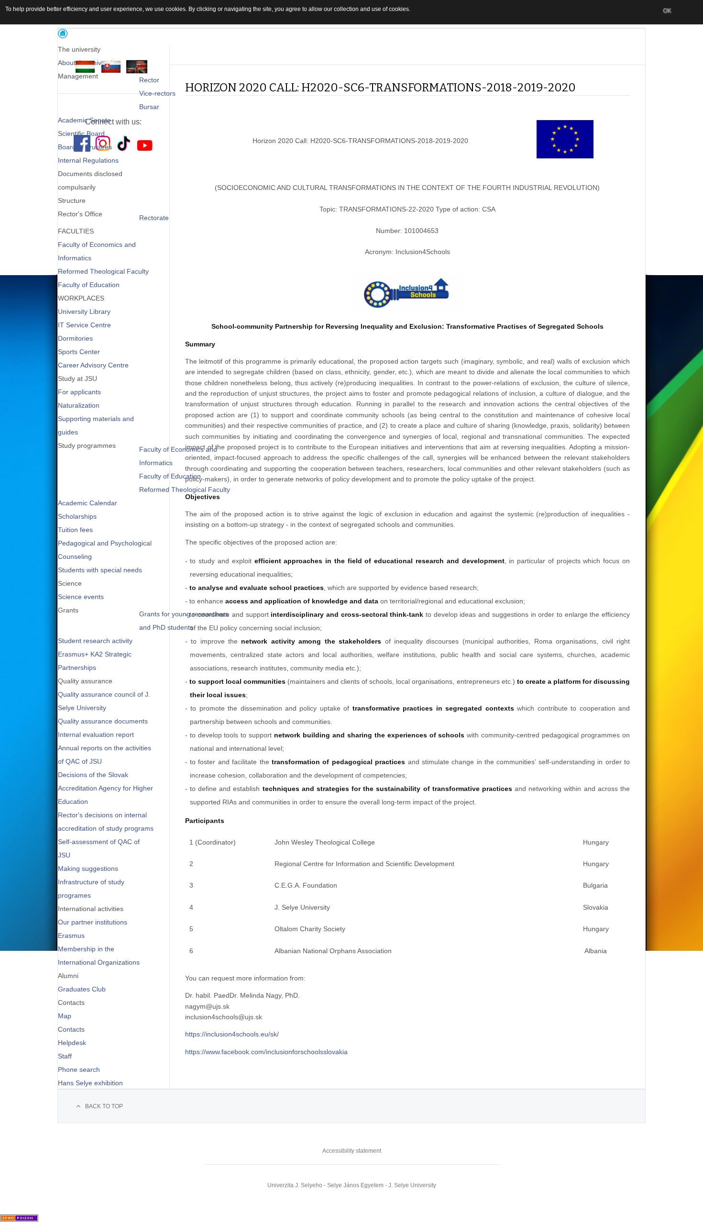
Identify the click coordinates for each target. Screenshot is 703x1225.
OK (667, 10)
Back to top (104, 1106)
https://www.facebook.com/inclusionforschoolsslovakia (266, 1052)
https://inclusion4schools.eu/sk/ (232, 1034)
